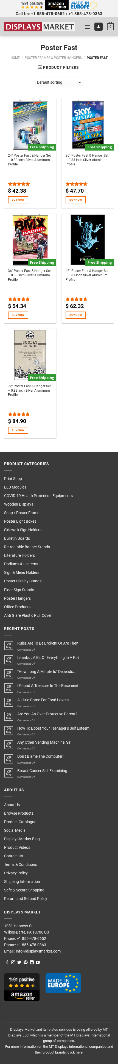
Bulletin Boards (17, 538)
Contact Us (13, 856)
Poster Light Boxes (20, 521)
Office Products (17, 607)
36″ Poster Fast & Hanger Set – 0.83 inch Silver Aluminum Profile (29, 275)
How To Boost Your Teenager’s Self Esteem (53, 728)
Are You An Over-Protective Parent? (47, 714)
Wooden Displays (18, 504)
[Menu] (87, 26)
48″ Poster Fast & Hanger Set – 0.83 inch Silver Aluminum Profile (87, 275)
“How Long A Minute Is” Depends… (46, 671)
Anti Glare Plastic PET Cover (28, 615)
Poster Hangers (17, 598)
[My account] (98, 27)
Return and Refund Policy (25, 898)
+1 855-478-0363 (85, 13)
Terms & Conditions (20, 864)
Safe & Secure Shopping (24, 890)
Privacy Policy (16, 873)
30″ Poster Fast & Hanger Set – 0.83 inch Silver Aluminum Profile (87, 160)
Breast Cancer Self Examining (42, 770)
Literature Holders (19, 555)
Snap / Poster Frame (21, 513)
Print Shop (13, 478)
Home (15, 58)
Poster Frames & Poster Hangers (53, 58)
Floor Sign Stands (19, 590)
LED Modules (15, 487)
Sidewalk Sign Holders (22, 530)
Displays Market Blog (22, 839)
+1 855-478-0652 (48, 13)
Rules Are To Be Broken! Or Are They (47, 643)
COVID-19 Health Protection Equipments (38, 495)
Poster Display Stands (22, 581)
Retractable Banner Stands (27, 547)
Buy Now (18, 199)
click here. (75, 1052)
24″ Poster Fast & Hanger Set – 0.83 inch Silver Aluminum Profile (29, 160)
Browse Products (18, 813)
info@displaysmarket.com (38, 951)
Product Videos (17, 847)
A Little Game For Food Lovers (43, 700)
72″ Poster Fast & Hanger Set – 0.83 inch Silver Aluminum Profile (29, 390)
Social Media (15, 830)
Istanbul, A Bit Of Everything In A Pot (48, 657)
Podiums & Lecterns (21, 564)
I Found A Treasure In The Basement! (48, 685)
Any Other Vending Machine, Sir (44, 742)
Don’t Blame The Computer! (40, 756)
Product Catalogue (20, 822)
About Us (12, 805)
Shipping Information (22, 881)
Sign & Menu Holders (21, 572)
